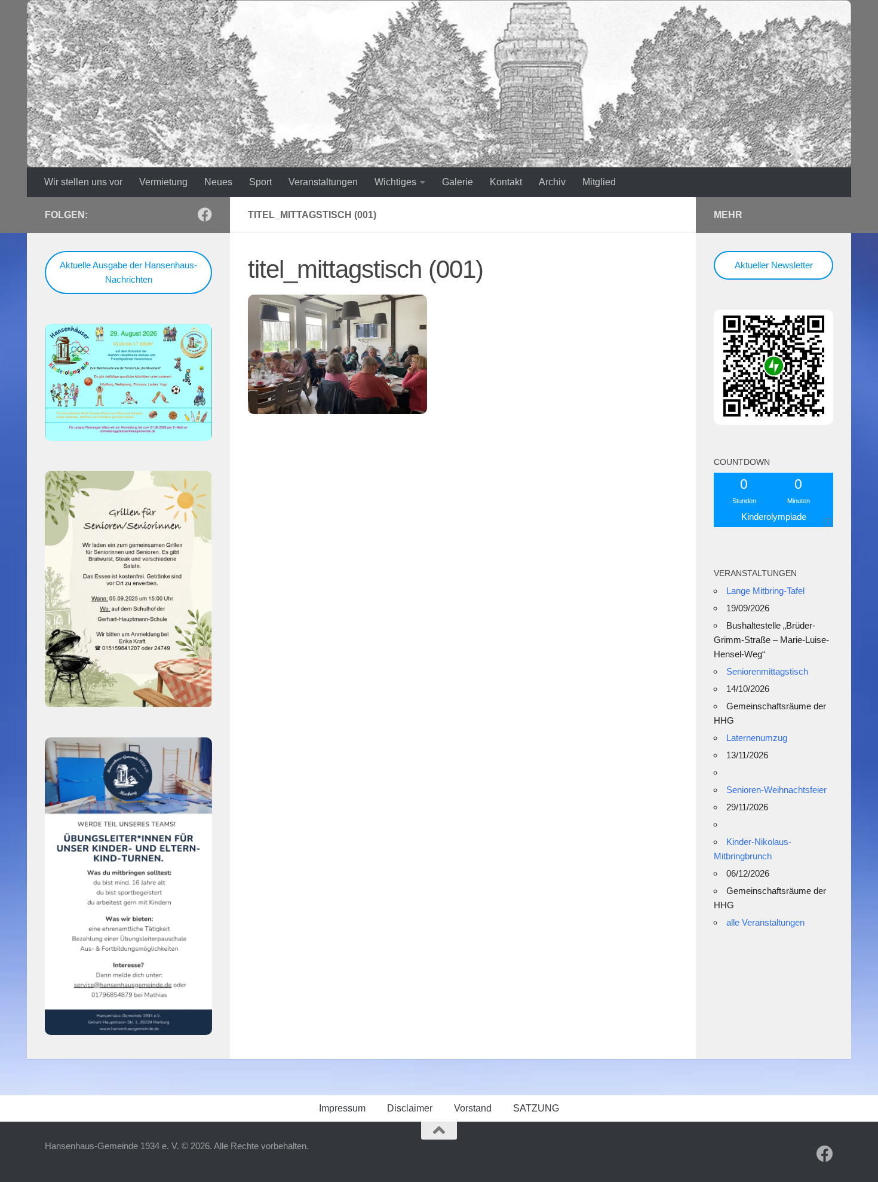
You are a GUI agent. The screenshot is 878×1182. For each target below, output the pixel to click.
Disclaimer (409, 1108)
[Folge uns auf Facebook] (205, 214)
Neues (218, 182)
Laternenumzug (756, 738)
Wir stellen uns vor (83, 182)
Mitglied (599, 182)
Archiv (552, 182)
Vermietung (163, 182)
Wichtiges (395, 182)
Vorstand (473, 1108)
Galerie (457, 182)
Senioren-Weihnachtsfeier (776, 790)
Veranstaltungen (323, 182)
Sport (260, 182)
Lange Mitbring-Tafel (765, 591)
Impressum (342, 1108)
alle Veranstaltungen (765, 922)
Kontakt (506, 182)
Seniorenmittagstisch (767, 671)
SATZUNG (536, 1108)
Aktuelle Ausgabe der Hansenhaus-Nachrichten (128, 272)
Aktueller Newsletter (774, 265)
